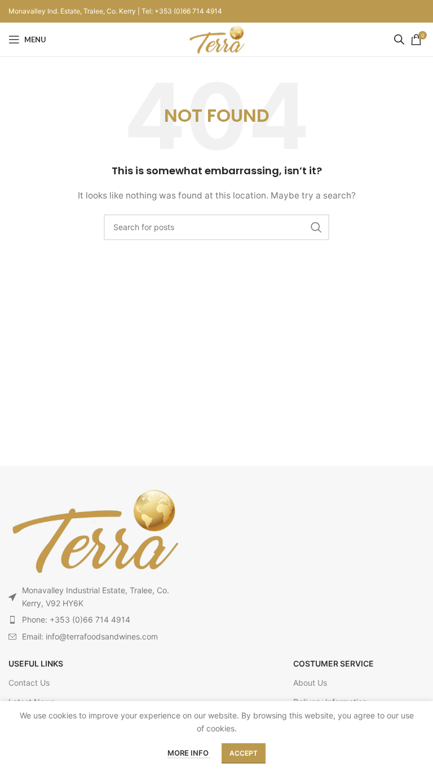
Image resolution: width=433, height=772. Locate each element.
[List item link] (93, 620)
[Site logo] (216, 38)
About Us (310, 682)
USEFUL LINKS (35, 663)
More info (188, 752)
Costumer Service (333, 663)
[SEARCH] (316, 227)
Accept (243, 753)
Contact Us (29, 682)
